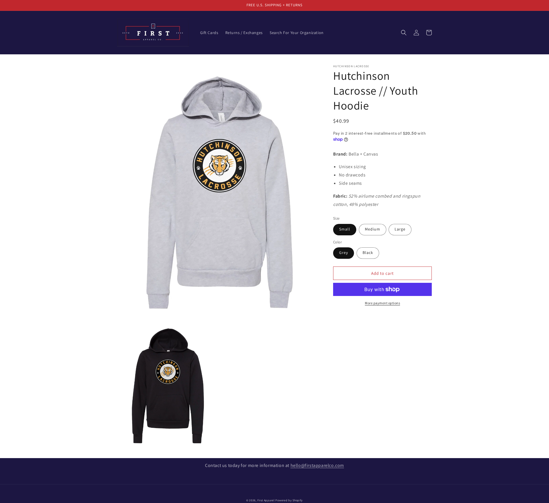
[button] (403, 32)
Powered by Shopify (289, 500)
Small (344, 229)
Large (400, 229)
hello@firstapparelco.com (317, 465)
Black (368, 252)
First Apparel (266, 500)
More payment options (382, 303)
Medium (372, 229)
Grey (343, 252)
